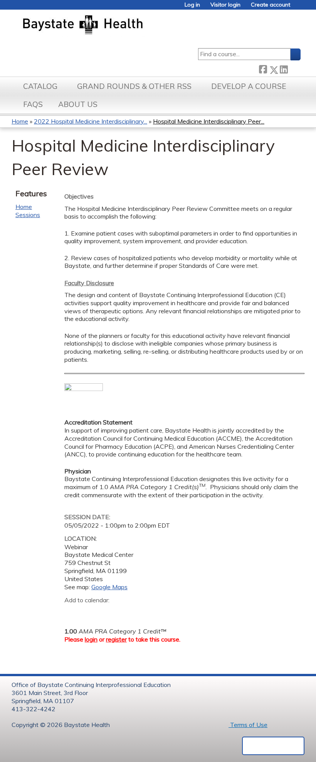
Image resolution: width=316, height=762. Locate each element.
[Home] (118, 25)
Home (20, 121)
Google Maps (109, 587)
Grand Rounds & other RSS (134, 86)
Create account (270, 5)
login (91, 639)
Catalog (40, 86)
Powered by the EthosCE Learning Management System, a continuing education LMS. (273, 746)
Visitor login (225, 5)
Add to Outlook (125, 612)
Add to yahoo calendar (89, 612)
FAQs (33, 104)
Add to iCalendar (107, 612)
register (116, 639)
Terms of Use (248, 725)
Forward (294, 68)
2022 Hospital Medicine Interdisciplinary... (90, 121)
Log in (192, 5)
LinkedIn (283, 68)
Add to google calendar (72, 612)
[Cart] (298, 7)
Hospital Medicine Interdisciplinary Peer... (208, 121)
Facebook (263, 68)
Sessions (27, 215)
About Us (77, 104)
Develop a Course (248, 86)
